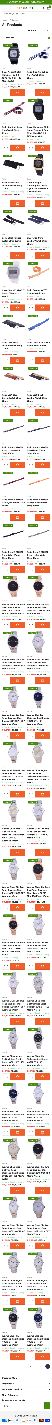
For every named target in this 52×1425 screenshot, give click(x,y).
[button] (8, 90)
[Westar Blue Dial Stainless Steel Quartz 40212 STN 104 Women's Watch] (13, 1093)
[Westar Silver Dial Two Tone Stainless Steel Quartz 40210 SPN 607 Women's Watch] (13, 697)
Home (4, 20)
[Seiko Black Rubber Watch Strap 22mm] (13, 220)
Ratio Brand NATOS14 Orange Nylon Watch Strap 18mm (37, 502)
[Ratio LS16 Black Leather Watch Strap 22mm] (13, 324)
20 (42, 1366)
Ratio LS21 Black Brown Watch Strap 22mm (11, 398)
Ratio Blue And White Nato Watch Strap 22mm (37, 75)
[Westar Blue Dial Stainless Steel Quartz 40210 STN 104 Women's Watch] (38, 697)
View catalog (3, 8)
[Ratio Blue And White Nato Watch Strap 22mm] (38, 54)
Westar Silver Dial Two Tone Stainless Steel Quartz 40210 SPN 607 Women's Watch (13, 719)
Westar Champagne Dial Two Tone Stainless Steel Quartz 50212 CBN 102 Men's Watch (38, 776)
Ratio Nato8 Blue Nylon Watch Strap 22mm (38, 344)
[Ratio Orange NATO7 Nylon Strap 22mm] (38, 272)
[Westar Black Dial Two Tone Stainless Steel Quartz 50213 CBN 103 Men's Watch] (38, 1149)
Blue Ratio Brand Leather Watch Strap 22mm (37, 241)
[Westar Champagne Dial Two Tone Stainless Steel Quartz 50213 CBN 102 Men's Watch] (13, 1149)
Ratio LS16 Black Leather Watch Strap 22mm (12, 345)
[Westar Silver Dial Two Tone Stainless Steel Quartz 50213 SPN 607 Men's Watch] (38, 1207)
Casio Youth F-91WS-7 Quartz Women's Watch (13, 293)
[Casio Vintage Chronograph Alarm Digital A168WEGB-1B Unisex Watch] (38, 164)
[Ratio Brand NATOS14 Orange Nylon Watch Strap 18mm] (38, 481)
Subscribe (47, 1405)
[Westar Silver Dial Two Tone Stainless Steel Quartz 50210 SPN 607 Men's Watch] (38, 641)
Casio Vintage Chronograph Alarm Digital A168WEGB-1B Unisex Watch (38, 187)
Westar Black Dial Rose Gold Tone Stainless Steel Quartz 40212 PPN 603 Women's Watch (13, 948)
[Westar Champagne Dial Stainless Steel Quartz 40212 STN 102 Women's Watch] (13, 1038)
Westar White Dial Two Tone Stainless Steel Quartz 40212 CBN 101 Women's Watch (13, 775)
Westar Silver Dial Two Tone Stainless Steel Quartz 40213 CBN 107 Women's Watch (13, 1229)
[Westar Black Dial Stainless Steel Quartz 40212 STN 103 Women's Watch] (38, 1038)
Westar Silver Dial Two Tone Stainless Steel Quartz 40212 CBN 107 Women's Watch (13, 891)
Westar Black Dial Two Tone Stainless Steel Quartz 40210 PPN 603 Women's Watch (38, 609)
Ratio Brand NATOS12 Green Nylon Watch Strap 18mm (37, 555)
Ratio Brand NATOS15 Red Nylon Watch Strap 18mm (13, 502)
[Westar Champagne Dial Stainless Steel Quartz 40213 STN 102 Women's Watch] (38, 1262)
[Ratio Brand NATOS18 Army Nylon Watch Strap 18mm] (13, 429)
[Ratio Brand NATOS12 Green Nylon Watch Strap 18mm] (38, 534)
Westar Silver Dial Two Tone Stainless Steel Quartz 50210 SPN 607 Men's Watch (38, 664)
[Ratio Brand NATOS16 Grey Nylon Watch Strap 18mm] (38, 429)
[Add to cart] (17, 92)
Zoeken (47, 13)
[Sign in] (43, 8)
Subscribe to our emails (13, 1400)
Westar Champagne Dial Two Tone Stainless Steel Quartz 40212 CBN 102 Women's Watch (13, 834)
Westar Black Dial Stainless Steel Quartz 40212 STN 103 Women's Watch (38, 1060)
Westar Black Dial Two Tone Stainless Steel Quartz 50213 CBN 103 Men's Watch (38, 1171)
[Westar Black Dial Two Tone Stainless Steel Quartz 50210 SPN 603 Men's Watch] (13, 641)
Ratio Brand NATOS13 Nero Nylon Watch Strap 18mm (12, 555)
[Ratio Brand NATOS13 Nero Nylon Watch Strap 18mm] (13, 534)
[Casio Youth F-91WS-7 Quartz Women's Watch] (13, 272)
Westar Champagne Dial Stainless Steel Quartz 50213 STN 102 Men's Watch (13, 1285)
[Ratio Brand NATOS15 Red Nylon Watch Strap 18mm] (13, 481)
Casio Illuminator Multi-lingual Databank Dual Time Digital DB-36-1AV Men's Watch (38, 131)
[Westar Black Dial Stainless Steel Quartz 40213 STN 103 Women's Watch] (13, 1318)
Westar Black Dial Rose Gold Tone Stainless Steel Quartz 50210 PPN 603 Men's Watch (13, 609)
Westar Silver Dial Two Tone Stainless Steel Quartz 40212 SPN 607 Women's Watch (13, 1005)
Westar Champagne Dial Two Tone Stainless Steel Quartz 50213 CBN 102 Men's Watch (13, 1173)
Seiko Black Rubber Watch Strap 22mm (11, 239)
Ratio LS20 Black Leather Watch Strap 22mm (37, 398)
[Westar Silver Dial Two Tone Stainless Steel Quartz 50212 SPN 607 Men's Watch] (38, 924)
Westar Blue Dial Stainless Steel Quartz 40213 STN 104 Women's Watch (38, 1340)
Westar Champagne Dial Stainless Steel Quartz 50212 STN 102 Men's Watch (38, 1005)
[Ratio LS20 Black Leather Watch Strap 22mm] (38, 377)
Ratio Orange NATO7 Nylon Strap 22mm (37, 291)
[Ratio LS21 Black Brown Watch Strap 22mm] (13, 377)
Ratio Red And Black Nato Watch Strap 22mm (12, 130)
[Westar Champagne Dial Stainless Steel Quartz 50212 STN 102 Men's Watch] (38, 983)
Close (26, 1378)
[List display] (49, 37)
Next (47, 1366)
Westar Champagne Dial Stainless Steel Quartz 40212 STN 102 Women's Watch (13, 1060)
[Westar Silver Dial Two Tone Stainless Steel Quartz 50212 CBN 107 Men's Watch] (38, 810)
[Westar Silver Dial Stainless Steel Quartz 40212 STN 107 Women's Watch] (38, 1093)
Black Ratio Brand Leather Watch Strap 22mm (12, 185)
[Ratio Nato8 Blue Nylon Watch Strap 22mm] (38, 324)
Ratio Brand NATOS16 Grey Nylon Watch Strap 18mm (37, 450)
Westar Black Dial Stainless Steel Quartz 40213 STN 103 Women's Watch (13, 1340)
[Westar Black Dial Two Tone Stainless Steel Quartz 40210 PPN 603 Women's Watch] (38, 586)
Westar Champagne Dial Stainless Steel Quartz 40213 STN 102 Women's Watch (38, 1285)
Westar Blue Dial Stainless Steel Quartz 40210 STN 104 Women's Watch (38, 719)
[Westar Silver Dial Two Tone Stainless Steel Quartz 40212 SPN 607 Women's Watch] (13, 983)
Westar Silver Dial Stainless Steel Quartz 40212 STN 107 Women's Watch (38, 1116)
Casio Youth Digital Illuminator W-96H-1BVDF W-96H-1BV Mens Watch (11, 76)
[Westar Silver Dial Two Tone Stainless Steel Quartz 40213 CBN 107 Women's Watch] (13, 1207)
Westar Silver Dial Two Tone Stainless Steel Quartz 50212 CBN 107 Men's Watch (38, 833)
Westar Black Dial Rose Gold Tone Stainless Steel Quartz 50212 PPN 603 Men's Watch (38, 891)
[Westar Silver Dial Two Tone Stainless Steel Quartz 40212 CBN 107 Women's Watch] (13, 869)
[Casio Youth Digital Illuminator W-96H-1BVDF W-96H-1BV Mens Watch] (13, 54)
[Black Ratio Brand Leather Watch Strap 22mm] (13, 164)
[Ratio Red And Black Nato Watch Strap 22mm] (13, 109)
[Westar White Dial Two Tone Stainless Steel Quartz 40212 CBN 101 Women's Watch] (13, 752)
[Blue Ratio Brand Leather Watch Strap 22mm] (38, 220)
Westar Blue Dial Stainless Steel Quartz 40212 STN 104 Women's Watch (13, 1116)
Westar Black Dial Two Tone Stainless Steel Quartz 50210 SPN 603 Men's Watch (13, 664)
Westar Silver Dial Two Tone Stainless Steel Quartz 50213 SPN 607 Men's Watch (38, 1229)
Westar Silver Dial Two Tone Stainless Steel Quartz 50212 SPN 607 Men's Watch (38, 947)
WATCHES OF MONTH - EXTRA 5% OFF (26, 2)
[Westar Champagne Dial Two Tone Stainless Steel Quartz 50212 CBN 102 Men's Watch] (38, 752)
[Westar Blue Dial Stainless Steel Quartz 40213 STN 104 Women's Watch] (38, 1318)
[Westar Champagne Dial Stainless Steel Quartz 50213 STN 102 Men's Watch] (13, 1262)
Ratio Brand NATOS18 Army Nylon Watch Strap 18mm (12, 450)
